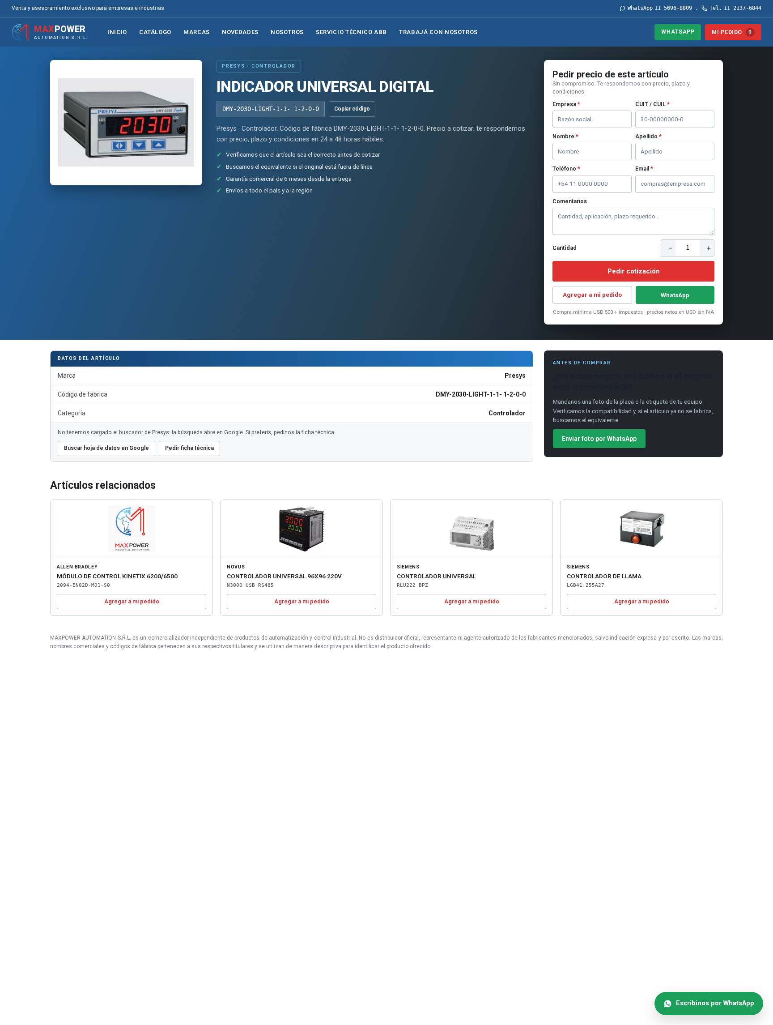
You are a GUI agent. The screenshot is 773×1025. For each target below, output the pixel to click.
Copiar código (352, 109)
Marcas (196, 32)
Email (644, 168)
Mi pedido (732, 32)
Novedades (240, 32)
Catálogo (155, 32)
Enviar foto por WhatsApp (599, 438)
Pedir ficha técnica (189, 447)
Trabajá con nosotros (438, 32)
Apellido (648, 136)
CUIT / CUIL (652, 104)
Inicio (117, 32)
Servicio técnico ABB (351, 32)
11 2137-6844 (735, 8)
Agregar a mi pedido (592, 294)
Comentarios (569, 201)
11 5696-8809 (660, 8)
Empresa (566, 104)
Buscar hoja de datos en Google (106, 447)
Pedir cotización (633, 271)
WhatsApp (677, 31)
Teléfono (566, 168)
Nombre (565, 136)
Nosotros (287, 32)
